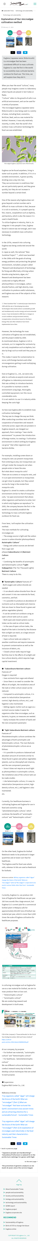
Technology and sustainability (12, 15)
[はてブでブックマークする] (25, 52)
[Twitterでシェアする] (13, 52)
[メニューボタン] (35, 4)
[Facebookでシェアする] (19, 52)
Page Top (19, 1184)
